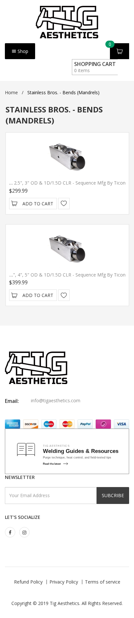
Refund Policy (28, 582)
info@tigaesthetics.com (55, 400)
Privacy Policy (63, 582)
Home (11, 92)
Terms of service (102, 582)
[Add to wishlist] (64, 203)
